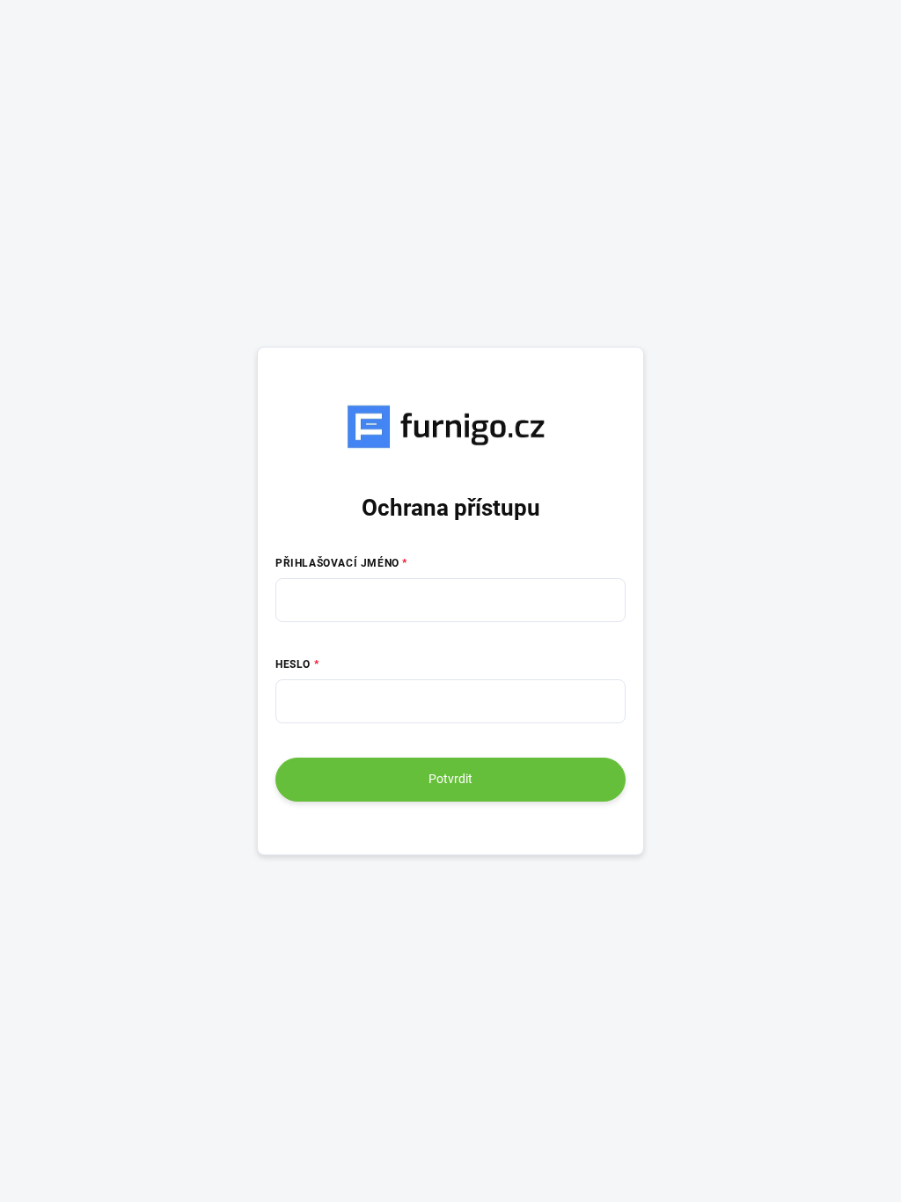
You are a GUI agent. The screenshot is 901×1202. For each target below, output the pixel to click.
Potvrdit (450, 779)
